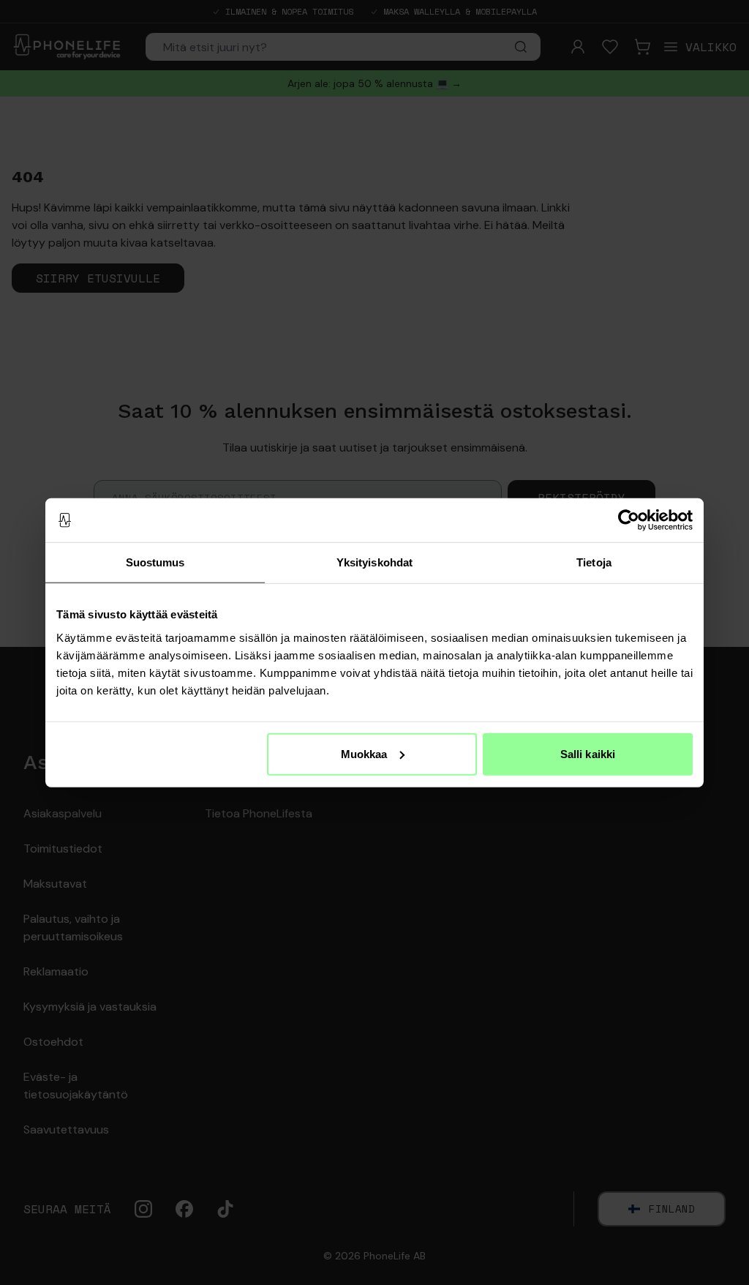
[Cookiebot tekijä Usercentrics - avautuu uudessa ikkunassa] (629, 520)
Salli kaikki (587, 753)
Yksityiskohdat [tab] (374, 562)
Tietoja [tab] (593, 562)
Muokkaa (364, 753)
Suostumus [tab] (155, 562)
